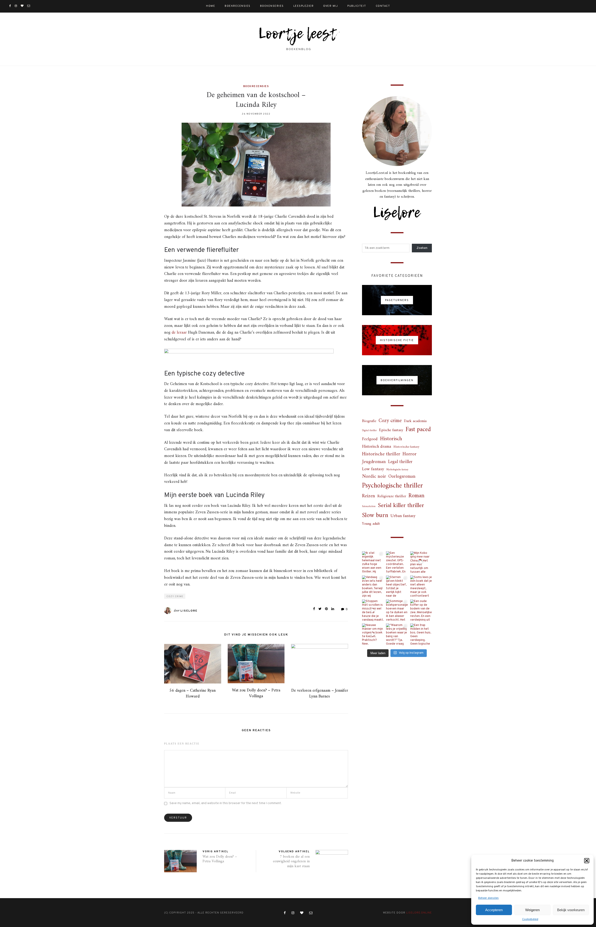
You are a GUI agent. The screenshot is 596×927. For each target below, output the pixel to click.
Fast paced (418, 430)
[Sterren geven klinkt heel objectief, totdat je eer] (397, 586)
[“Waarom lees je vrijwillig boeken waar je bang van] (397, 634)
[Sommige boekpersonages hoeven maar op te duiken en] (397, 610)
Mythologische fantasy (397, 470)
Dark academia (415, 421)
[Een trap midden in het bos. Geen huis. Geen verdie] (421, 634)
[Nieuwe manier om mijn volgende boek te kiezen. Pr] (373, 634)
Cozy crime (174, 596)
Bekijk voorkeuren (571, 910)
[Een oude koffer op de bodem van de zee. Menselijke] (421, 610)
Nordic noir (374, 476)
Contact (383, 6)
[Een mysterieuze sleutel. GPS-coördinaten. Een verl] (397, 562)
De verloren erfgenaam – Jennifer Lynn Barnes (319, 693)
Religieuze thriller (391, 496)
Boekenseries (272, 6)
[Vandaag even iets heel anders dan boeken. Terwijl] (373, 586)
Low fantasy (373, 469)
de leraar (179, 332)
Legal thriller (400, 462)
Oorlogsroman (401, 476)
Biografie (369, 421)
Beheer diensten (488, 898)
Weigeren (532, 910)
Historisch (391, 439)
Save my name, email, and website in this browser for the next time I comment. (225, 803)
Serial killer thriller (401, 506)
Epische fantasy (391, 430)
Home (210, 6)
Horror (410, 454)
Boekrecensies (238, 6)
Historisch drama (376, 446)
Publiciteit (356, 6)
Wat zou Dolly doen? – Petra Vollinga (256, 693)
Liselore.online (419, 912)
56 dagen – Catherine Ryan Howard (192, 693)
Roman (416, 496)
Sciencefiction (369, 506)
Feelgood (370, 439)
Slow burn (375, 516)
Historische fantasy (406, 447)
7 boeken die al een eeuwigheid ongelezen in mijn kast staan (291, 861)
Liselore (188, 611)
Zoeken (422, 248)
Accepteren (494, 910)
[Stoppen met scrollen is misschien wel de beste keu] (373, 610)
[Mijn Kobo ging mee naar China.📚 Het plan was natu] (421, 562)
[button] (586, 860)
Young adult (371, 524)
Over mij (330, 6)
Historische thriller (381, 454)
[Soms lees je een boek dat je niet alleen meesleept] (421, 586)
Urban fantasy (403, 516)
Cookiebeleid (530, 919)
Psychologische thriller (392, 485)
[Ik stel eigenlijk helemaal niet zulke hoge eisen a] (373, 562)
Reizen (368, 496)
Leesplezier (303, 6)
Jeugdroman (374, 462)
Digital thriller (369, 431)
